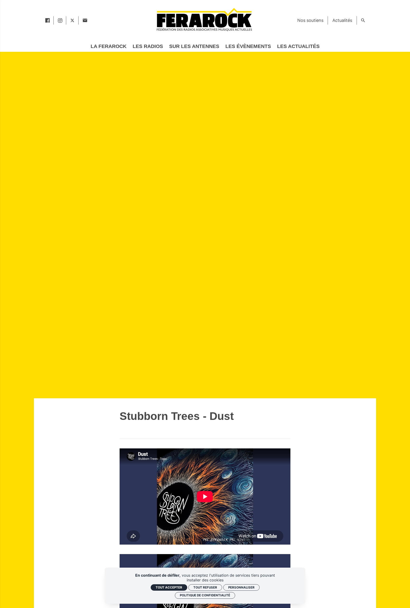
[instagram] (60, 20)
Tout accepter (169, 587)
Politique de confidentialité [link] (205, 595)
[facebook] (47, 20)
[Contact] (85, 20)
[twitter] (72, 20)
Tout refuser (205, 587)
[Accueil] (204, 19)
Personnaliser (241, 587)
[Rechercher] (363, 20)
